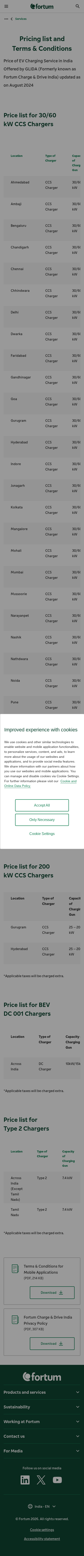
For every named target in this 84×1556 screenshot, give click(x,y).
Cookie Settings (42, 834)
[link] (42, 6)
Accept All (42, 805)
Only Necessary (42, 820)
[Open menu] (6, 6)
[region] (42, 781)
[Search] (77, 6)
